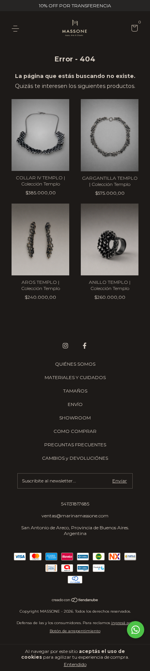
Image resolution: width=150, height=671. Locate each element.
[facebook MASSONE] (85, 346)
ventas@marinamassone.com (75, 516)
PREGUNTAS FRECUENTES (75, 444)
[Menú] (17, 28)
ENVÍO (75, 404)
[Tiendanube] (75, 600)
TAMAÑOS (75, 391)
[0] (133, 29)
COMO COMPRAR (75, 431)
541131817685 (75, 504)
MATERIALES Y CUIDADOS (75, 377)
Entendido (75, 664)
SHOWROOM (75, 418)
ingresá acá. (122, 622)
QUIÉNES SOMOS (75, 364)
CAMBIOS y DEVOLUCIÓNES (75, 458)
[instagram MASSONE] (65, 346)
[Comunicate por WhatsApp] (135, 629)
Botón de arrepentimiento (75, 630)
